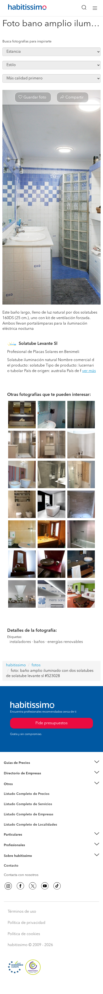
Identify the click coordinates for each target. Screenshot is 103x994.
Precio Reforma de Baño (22, 768)
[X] (32, 886)
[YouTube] (44, 886)
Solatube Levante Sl (38, 344)
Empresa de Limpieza (20, 784)
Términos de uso (22, 912)
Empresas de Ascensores (23, 779)
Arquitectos (13, 822)
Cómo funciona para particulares (29, 840)
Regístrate (11, 845)
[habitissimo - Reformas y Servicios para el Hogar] (21, 8)
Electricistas (13, 812)
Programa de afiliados (20, 871)
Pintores (10, 808)
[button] (51, 763)
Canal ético (12, 866)
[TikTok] (57, 886)
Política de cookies (24, 934)
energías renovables (65, 642)
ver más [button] (89, 371)
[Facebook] (20, 886)
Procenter (11, 804)
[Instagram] (8, 886)
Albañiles (11, 817)
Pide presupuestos (51, 986)
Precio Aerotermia (18, 773)
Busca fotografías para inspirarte (27, 41)
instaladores (20, 642)
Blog (7, 790)
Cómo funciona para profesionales (30, 851)
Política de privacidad (26, 923)
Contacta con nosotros (21, 875)
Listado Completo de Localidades (30, 824)
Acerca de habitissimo (21, 861)
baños (39, 642)
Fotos (8, 799)
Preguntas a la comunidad (23, 794)
